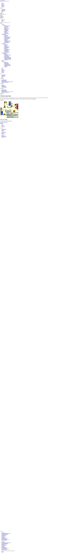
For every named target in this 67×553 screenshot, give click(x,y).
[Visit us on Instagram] (34, 268)
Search (1, 23)
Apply (2, 21)
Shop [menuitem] (2, 68)
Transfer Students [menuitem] (6, 35)
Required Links (3, 535)
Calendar (3, 5)
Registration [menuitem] (5, 31)
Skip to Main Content (2, 0)
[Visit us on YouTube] (34, 399)
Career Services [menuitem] (6, 51)
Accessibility (3, 532)
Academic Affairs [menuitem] (6, 32)
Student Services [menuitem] (6, 44)
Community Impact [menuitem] (5, 53)
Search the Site (2, 13)
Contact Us (3, 135)
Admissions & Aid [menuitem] (5, 34)
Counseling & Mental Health (5, 543)
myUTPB (3, 3)
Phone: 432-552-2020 (4, 136)
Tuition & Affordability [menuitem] (7, 38)
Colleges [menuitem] (5, 27)
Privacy (2, 551)
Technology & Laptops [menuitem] (7, 52)
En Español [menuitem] (3, 72)
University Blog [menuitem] (6, 55)
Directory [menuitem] (3, 71)
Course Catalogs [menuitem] (6, 26)
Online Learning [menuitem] (6, 30)
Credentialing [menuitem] (5, 29)
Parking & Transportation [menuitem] (7, 49)
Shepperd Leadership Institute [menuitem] (7, 59)
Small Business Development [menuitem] (7, 57)
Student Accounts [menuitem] (6, 39)
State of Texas (3, 546)
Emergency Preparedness (4, 534)
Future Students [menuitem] (3, 74)
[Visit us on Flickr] (34, 530)
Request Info (3, 19)
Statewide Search (3, 537)
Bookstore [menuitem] (5, 48)
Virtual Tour (3, 20)
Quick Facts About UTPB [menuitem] (7, 64)
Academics (3, 24)
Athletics (3, 60)
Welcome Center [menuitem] (6, 36)
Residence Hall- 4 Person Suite (5, 82)
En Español (3, 137)
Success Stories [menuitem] (3, 70)
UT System (3, 536)
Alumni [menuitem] (2, 76)
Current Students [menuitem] (3, 75)
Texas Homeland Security (4, 538)
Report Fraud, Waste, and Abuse (5, 539)
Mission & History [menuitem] (6, 63)
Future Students (3, 9)
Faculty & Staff (3, 10)
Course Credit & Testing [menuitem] (7, 42)
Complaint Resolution (4, 545)
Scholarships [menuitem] (5, 40)
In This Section (2, 78)
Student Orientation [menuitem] (6, 41)
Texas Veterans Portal (4, 548)
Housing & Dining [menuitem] (6, 47)
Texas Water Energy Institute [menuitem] (7, 58)
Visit (3, 122)
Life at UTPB (3, 43)
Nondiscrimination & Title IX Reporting (6, 533)
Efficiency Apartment (4, 80)
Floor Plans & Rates (4, 86)
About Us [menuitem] (4, 61)
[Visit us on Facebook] (34, 203)
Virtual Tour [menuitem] (5, 45)
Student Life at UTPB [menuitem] (6, 46)
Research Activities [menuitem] (6, 56)
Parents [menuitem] (2, 77)
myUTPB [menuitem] (3, 69)
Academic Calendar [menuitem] (6, 33)
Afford (5, 122)
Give (2, 67)
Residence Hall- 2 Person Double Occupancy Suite (7, 81)
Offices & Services (4, 132)
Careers (2, 130)
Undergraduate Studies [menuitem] (6, 28)
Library (2, 4)
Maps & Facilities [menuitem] (6, 50)
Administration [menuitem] (6, 62)
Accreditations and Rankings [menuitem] (7, 65)
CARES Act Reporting (4, 540)
